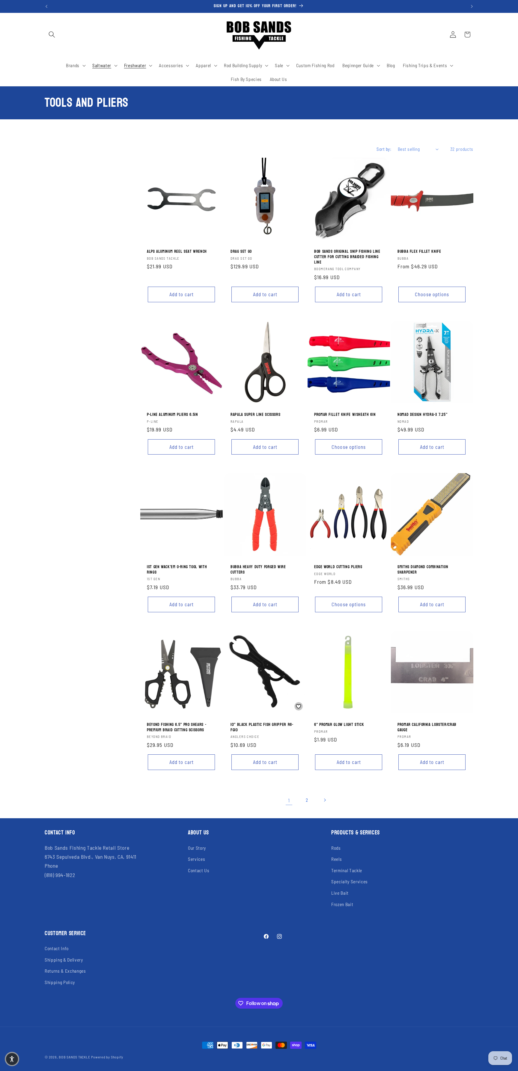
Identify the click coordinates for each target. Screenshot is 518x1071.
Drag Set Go (241, 251)
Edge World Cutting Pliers (338, 567)
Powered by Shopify (107, 1057)
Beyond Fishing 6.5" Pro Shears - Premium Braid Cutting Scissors (176, 727)
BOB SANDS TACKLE (74, 1057)
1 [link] (289, 800)
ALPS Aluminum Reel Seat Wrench (177, 251)
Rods (336, 848)
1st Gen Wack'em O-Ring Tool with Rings (177, 569)
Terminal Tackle (346, 870)
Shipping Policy (60, 982)
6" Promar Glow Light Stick (339, 724)
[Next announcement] (471, 6)
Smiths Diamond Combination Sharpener (422, 569)
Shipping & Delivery (64, 959)
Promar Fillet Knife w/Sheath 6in (345, 414)
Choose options (432, 294)
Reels (336, 859)
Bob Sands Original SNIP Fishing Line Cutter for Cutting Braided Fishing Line (347, 257)
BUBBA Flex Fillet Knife (419, 251)
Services (196, 859)
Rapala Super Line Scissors (255, 414)
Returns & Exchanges (65, 971)
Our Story (197, 848)
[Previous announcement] (46, 6)
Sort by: (384, 149)
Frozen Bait (342, 904)
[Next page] (324, 800)
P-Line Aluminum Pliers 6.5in (172, 414)
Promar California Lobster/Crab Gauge (427, 727)
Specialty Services (349, 881)
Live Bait (340, 893)
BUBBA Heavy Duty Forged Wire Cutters (258, 569)
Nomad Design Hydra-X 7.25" (422, 414)
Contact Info (57, 948)
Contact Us (199, 870)
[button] (52, 34)
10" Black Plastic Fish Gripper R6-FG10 (262, 727)
